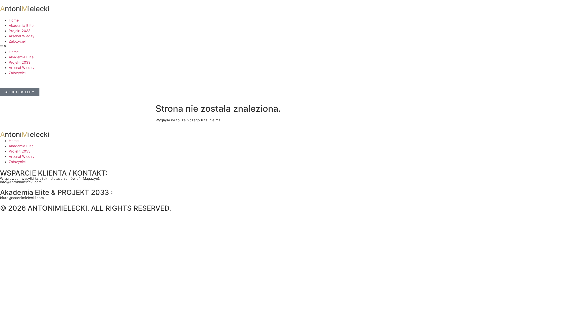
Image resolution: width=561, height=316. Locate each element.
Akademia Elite (21, 25)
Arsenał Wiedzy (21, 36)
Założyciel (17, 41)
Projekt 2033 (19, 31)
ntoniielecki (25, 8)
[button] (280, 46)
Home (14, 20)
